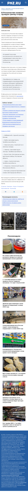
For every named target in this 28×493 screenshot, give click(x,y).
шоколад (13, 188)
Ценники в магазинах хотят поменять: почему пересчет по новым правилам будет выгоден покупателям (13, 400)
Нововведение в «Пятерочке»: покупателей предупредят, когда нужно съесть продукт (13, 351)
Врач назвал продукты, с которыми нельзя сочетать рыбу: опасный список (14, 375)
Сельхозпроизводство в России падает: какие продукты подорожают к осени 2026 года (13, 327)
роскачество (5, 188)
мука (15, 186)
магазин (10, 186)
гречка (4, 186)
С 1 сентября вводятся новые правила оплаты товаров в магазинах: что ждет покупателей (14, 281)
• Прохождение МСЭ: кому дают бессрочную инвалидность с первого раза (13, 106)
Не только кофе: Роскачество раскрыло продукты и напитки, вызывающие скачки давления (13, 257)
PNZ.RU (3, 8)
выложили (20, 96)
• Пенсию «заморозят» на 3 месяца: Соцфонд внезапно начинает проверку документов (13, 116)
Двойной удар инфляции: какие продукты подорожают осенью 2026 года (13, 305)
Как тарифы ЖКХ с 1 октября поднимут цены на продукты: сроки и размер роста (12, 425)
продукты (21, 186)
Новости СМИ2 (5, 131)
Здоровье (8, 8)
